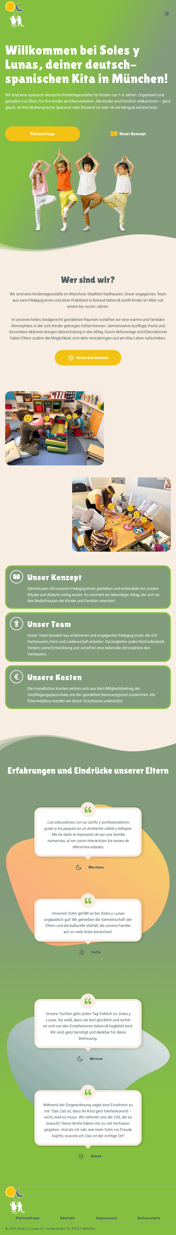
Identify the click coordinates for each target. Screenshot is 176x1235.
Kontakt (67, 1218)
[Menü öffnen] (167, 14)
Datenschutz (149, 1218)
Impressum (106, 1218)
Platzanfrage (27, 1218)
